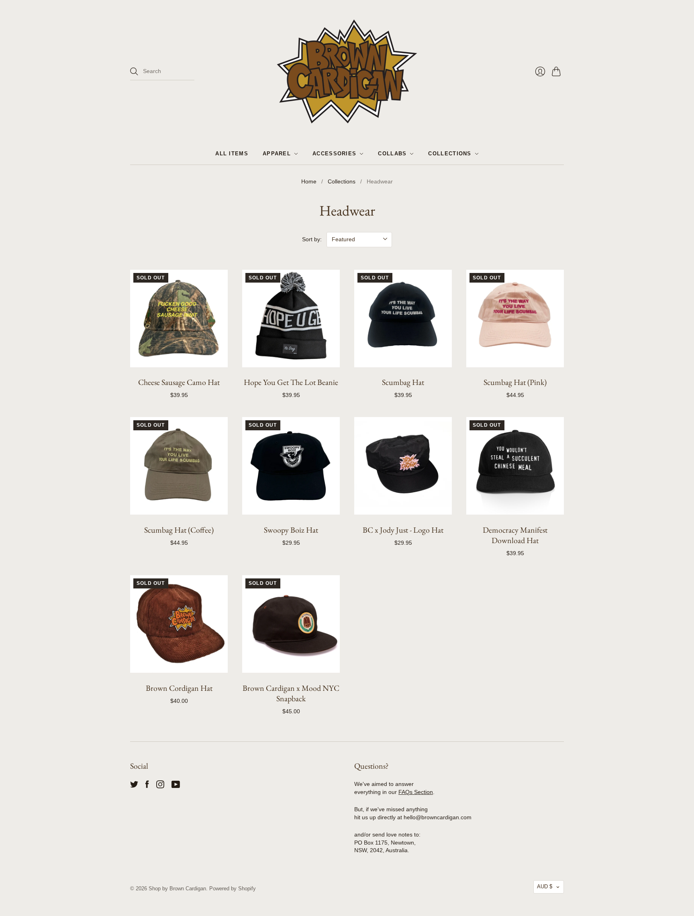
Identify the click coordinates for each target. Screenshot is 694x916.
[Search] (134, 71)
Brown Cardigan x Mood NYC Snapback (291, 693)
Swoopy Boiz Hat (291, 530)
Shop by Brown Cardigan (177, 888)
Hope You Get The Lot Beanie (291, 382)
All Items (231, 154)
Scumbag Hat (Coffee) (179, 530)
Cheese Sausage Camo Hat (179, 382)
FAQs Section (415, 792)
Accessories (334, 154)
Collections (449, 154)
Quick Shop (179, 358)
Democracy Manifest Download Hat (515, 535)
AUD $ (544, 886)
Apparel (277, 154)
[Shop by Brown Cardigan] (347, 71)
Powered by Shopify (232, 888)
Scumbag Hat (403, 382)
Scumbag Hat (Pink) (515, 382)
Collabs (392, 154)
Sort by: (312, 239)
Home (308, 181)
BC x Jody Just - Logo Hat (403, 530)
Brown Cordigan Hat (179, 688)
